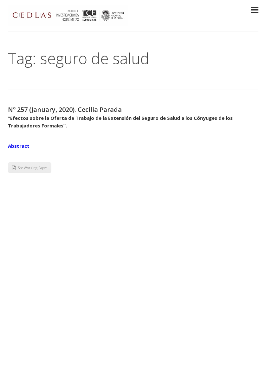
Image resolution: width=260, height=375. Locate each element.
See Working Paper (32, 167)
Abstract (18, 146)
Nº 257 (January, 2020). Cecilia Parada (65, 109)
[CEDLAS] (68, 22)
